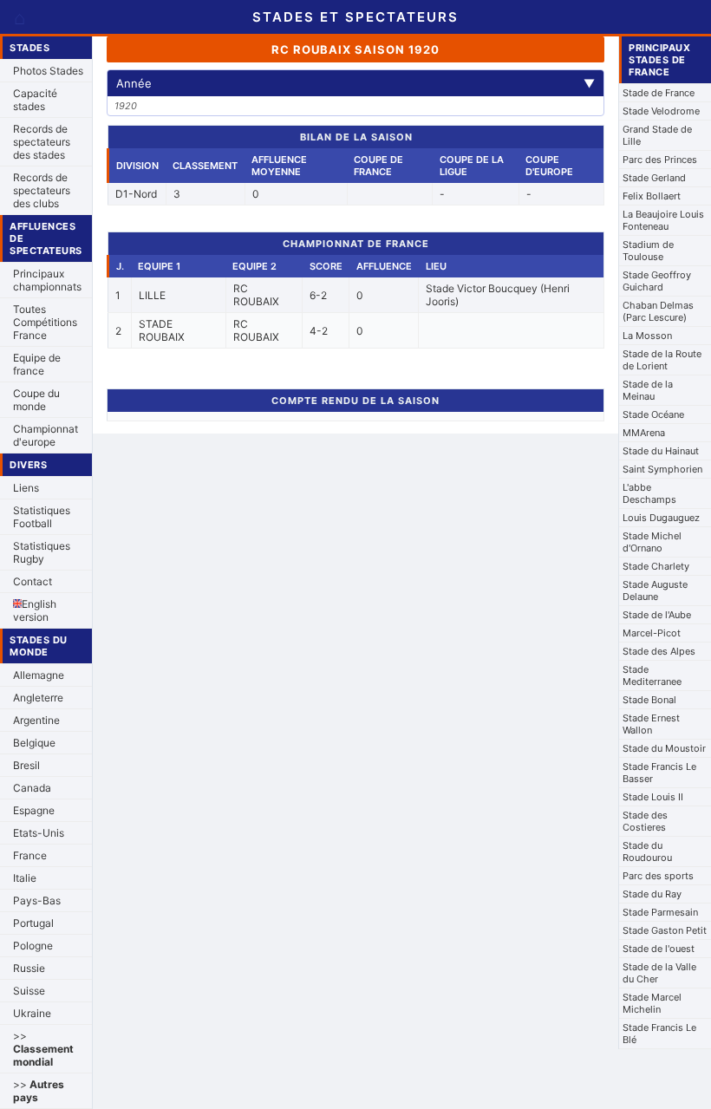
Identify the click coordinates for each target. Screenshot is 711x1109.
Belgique (34, 742)
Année (355, 83)
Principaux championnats (47, 280)
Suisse (29, 990)
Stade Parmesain (660, 912)
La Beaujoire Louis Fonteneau (663, 220)
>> (43, 1048)
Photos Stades (48, 70)
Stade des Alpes (659, 651)
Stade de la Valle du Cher (659, 973)
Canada (32, 787)
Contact (32, 581)
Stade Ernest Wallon (651, 724)
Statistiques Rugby (41, 552)
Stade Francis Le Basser (659, 772)
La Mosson (647, 335)
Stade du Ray (652, 894)
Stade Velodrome (661, 111)
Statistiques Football (41, 517)
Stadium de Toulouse (648, 250)
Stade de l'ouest (659, 949)
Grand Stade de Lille (657, 135)
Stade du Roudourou (647, 851)
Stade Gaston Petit (665, 930)
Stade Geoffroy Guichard (657, 281)
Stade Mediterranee (652, 675)
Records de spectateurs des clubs (41, 190)
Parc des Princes (660, 159)
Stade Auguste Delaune (655, 590)
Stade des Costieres (645, 821)
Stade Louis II (653, 797)
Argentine (36, 720)
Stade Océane (653, 414)
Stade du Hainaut (661, 451)
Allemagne (38, 675)
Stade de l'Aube (657, 615)
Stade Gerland (654, 178)
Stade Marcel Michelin (652, 1003)
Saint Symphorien (662, 469)
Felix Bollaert (652, 196)
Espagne (34, 810)
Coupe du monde (36, 400)
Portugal (33, 923)
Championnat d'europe (45, 435)
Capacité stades (35, 100)
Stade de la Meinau (648, 390)
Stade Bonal (649, 700)
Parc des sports (658, 876)
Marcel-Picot (652, 633)
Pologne (33, 945)
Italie (24, 877)
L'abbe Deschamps (649, 493)
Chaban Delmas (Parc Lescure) (658, 311)
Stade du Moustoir (664, 748)
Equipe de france (37, 364)
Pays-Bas (37, 900)
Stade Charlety (656, 566)
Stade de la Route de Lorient (662, 360)
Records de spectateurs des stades (41, 141)
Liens (26, 487)
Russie (29, 968)
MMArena (644, 433)
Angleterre (38, 697)
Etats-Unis (38, 832)
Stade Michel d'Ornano (652, 542)
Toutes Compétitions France (45, 322)
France (30, 855)
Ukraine (32, 1013)
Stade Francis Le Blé (659, 1033)
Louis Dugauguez (661, 518)
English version (34, 610)
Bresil (26, 765)
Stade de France (659, 93)
